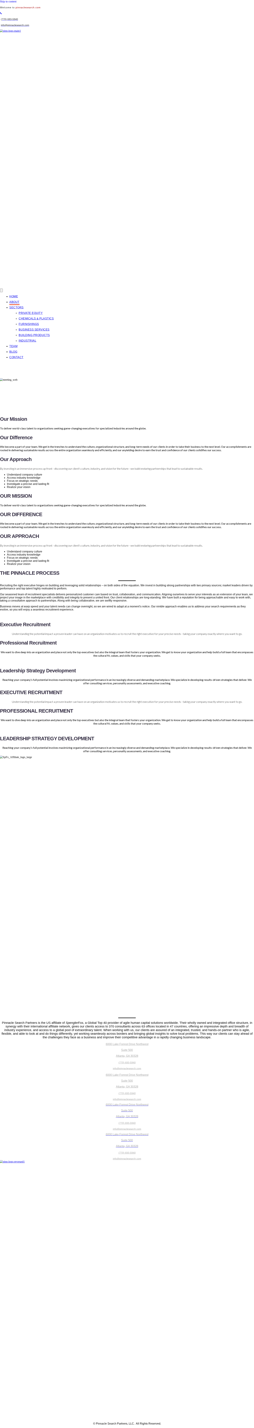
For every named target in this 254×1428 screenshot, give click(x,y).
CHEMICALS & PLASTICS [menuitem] (36, 318)
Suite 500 (127, 1050)
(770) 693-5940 (127, 1062)
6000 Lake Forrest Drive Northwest (127, 1044)
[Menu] (1, 290)
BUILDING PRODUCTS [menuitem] (34, 335)
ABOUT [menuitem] (14, 301)
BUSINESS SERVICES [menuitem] (34, 329)
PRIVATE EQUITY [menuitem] (31, 313)
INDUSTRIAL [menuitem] (27, 340)
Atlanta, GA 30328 (127, 1055)
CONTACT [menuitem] (16, 357)
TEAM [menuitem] (13, 346)
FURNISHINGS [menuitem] (29, 324)
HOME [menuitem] (13, 296)
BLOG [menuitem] (13, 351)
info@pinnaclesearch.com (127, 1068)
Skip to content (8, 1)
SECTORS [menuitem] (16, 307)
